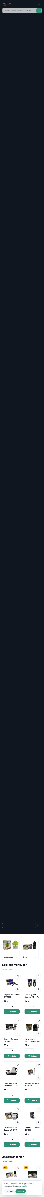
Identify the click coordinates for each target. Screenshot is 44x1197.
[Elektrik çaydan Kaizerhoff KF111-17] (11, 1115)
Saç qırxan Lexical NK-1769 (32, 1128)
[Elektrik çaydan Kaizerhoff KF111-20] (11, 1071)
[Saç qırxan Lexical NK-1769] (32, 1115)
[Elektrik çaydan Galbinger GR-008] (32, 1026)
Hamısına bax (7, 969)
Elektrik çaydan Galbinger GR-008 (32, 1040)
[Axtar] (38, 10)
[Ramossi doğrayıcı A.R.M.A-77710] (11, 1174)
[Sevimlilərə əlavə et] (18, 976)
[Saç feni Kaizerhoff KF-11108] (11, 982)
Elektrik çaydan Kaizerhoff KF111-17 (11, 1128)
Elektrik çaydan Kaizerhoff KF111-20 (11, 1084)
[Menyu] (39, 4)
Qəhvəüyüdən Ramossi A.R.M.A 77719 (31, 995)
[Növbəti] (37, 925)
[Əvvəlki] (4, 925)
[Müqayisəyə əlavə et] (18, 989)
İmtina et (9, 1191)
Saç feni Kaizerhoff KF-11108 (11, 995)
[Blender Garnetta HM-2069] (11, 1026)
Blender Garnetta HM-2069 (11, 1040)
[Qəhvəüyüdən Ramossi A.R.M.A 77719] (32, 982)
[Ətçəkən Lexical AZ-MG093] (32, 1174)
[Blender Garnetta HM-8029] (32, 1071)
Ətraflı (24, 1186)
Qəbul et (20, 1191)
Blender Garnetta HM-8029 (32, 1084)
